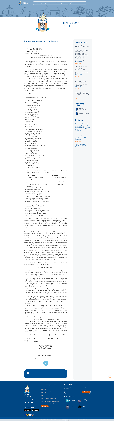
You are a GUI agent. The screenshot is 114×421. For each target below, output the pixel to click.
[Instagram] (25, 402)
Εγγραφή (86, 391)
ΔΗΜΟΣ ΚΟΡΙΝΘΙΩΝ (26, 3)
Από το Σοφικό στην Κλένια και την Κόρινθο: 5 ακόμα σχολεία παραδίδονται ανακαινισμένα (82, 93)
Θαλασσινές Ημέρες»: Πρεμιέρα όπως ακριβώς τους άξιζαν (82, 137)
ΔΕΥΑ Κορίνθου (73, 400)
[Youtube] (31, 402)
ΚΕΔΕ (71, 407)
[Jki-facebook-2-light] (28, 402)
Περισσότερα (84, 420)
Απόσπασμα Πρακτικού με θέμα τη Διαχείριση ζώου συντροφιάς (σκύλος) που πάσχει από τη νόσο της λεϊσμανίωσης (81, 83)
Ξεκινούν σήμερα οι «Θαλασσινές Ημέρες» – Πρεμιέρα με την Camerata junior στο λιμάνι (81, 146)
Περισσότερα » (78, 63)
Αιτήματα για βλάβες (84, 113)
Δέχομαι (92, 420)
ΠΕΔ (83, 406)
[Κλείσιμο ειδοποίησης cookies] (112, 420)
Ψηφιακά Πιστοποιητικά (82, 109)
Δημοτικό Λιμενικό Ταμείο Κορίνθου (86, 400)
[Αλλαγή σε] (84, 3)
